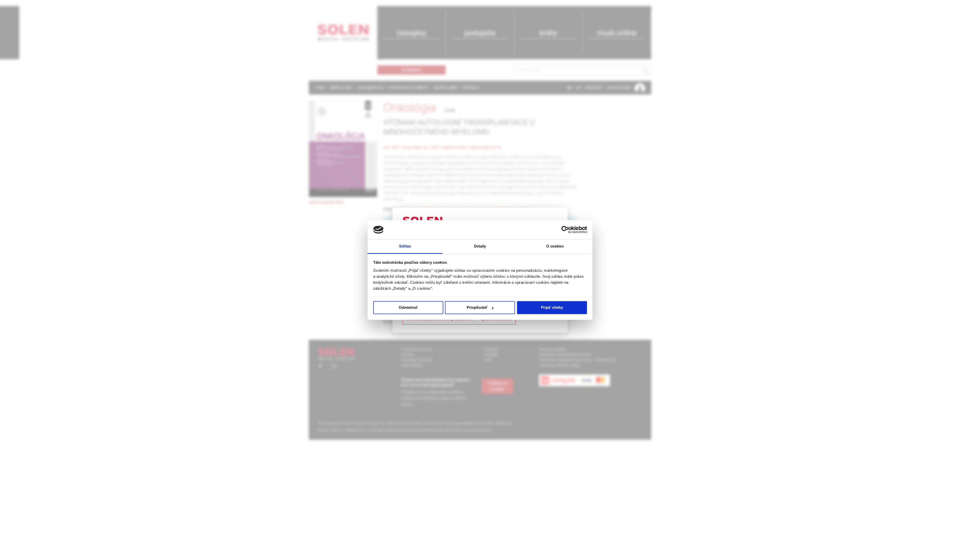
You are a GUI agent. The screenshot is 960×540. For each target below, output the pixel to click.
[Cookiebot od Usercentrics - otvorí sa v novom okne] (565, 230)
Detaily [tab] (480, 246)
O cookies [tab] (555, 246)
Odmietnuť (408, 308)
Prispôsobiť (477, 308)
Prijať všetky (552, 308)
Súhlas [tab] (405, 246)
